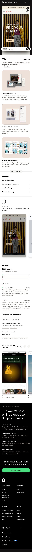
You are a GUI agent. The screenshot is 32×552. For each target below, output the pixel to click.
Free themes (20, 492)
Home (3, 500)
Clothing (4, 489)
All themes (16, 319)
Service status (20, 519)
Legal (18, 516)
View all (19, 346)
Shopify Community (7, 516)
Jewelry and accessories (5, 496)
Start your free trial (16, 470)
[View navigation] (28, 2)
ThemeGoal (7, 66)
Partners (18, 513)
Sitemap (4, 544)
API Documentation (7, 513)
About (18, 510)
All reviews (6, 283)
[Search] (25, 2)
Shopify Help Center (7, 510)
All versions (13, 328)
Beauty (4, 492)
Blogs (3, 519)
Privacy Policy (6, 536)
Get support (6, 319)
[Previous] (24, 346)
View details (5, 328)
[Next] (28, 346)
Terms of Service (7, 533)
